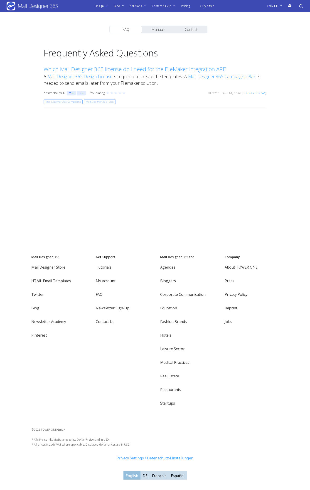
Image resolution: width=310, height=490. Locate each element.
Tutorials (103, 267)
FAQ (125, 29)
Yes (71, 93)
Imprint (231, 308)
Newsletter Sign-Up (112, 308)
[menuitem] (276, 6)
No (81, 93)
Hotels (165, 335)
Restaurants (170, 389)
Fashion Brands (173, 321)
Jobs (228, 321)
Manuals (158, 29)
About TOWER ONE (241, 267)
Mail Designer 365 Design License (79, 76)
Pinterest (39, 335)
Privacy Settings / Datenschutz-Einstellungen (155, 458)
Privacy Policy (236, 294)
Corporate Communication (183, 294)
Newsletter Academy (48, 321)
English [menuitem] (132, 475)
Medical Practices (174, 362)
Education (168, 308)
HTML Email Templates (51, 280)
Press (229, 280)
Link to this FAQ (255, 93)
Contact (191, 29)
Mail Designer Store (48, 267)
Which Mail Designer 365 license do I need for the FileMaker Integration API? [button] (135, 69)
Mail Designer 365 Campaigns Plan (222, 76)
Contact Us (105, 321)
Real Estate (169, 376)
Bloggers (168, 280)
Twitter (37, 294)
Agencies (167, 267)
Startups (167, 403)
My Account (106, 280)
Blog (35, 308)
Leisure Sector (172, 348)
